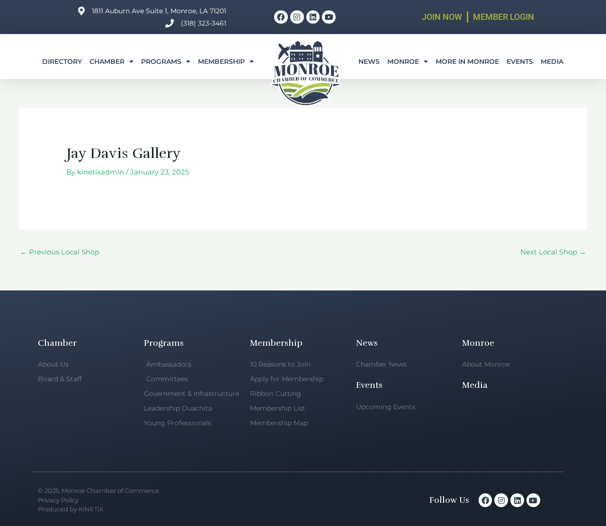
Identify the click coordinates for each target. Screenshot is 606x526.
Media (552, 61)
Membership (221, 61)
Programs (161, 61)
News (369, 61)
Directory (62, 61)
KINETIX (91, 509)
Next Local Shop (553, 251)
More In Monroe (467, 61)
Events (520, 61)
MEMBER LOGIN (503, 17)
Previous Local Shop (59, 251)
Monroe (403, 61)
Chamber (107, 61)
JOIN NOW (442, 17)
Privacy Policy (58, 500)
